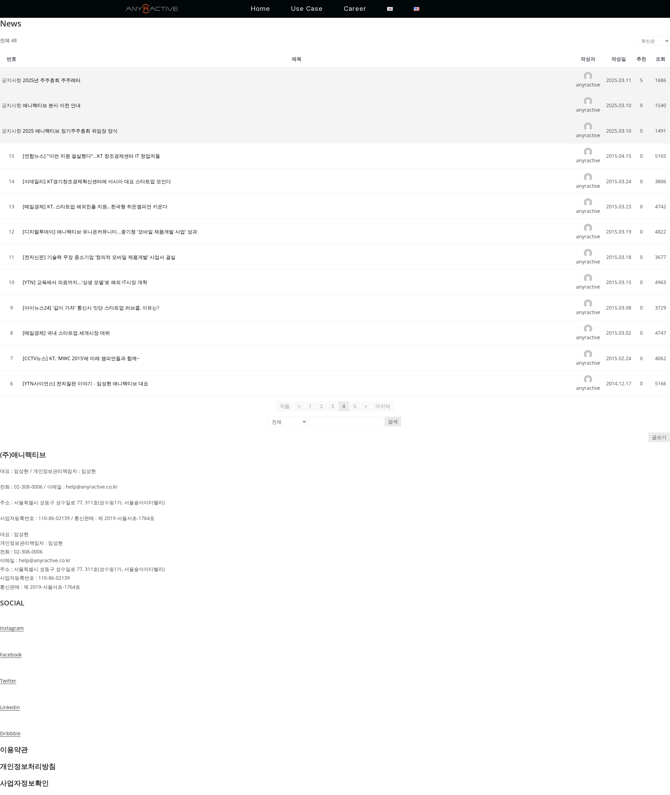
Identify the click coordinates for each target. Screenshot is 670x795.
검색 (393, 421)
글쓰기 (659, 437)
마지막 (382, 406)
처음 (285, 406)
